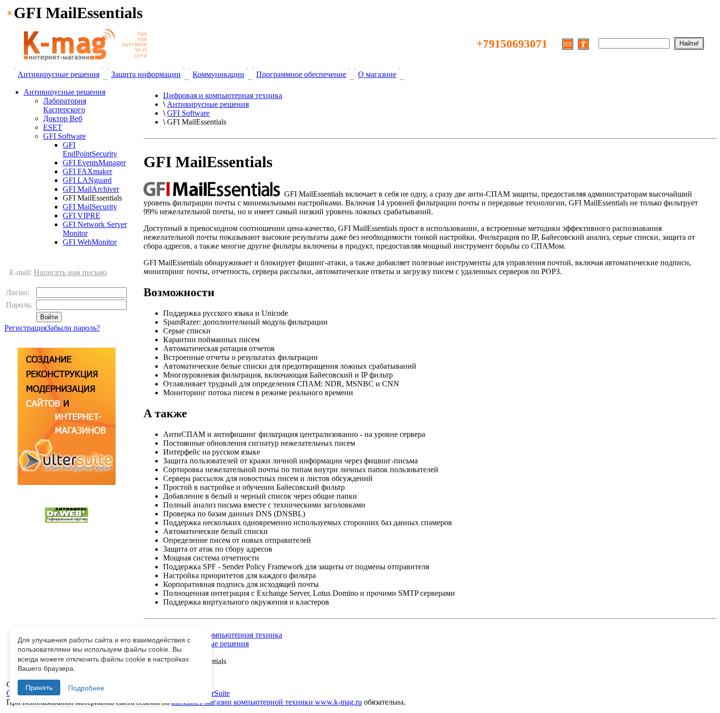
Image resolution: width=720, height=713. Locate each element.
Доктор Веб (62, 118)
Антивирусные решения (58, 74)
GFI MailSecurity (90, 207)
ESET (52, 127)
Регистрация (25, 328)
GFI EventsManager (94, 162)
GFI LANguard (87, 180)
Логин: (18, 292)
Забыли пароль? (73, 328)
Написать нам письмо (70, 272)
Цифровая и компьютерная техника (222, 95)
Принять (38, 687)
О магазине (377, 74)
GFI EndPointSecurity (90, 149)
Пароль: (20, 305)
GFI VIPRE (81, 215)
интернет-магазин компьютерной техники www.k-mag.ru (266, 702)
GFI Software (64, 136)
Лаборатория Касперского (64, 105)
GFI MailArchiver (91, 189)
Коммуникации (218, 74)
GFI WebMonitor (90, 242)
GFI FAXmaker (87, 171)
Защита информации (146, 74)
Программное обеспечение (301, 74)
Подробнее (86, 688)
